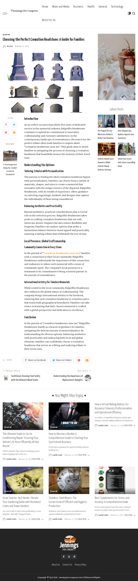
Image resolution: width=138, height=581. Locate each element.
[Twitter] (14, 125)
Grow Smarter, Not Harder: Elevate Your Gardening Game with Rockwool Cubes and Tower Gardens (22, 502)
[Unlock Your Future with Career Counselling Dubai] (126, 149)
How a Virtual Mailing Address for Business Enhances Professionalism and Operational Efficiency (113, 408)
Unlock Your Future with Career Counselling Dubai (126, 162)
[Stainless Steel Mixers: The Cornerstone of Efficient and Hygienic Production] (69, 480)
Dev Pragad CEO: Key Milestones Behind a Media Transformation (106, 134)
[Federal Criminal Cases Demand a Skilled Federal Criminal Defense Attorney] (106, 149)
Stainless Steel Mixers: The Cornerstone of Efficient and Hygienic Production (68, 502)
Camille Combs (11, 459)
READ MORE (36, 459)
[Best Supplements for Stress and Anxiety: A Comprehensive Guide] (115, 480)
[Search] (133, 13)
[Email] (14, 132)
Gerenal (99, 491)
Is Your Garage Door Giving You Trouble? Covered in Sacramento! (10, 169)
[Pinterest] (6, 132)
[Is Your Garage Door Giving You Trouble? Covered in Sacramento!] (10, 155)
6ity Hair (10, 46)
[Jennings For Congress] (24, 13)
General (6, 35)
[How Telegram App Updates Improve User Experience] (126, 121)
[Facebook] (6, 125)
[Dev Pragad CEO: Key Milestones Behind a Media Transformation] (106, 121)
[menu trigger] (7, 13)
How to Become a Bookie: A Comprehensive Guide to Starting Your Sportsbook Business (68, 438)
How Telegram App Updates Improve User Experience (126, 134)
